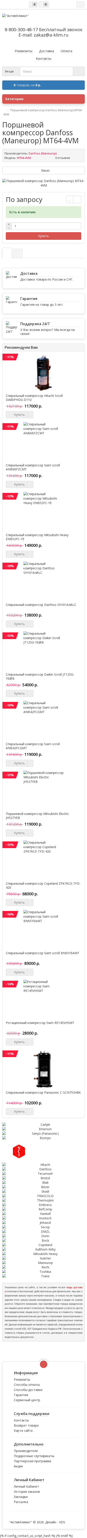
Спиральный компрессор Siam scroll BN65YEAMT (42, 953)
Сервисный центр (27, 1400)
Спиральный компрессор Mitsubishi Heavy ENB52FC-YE (37, 537)
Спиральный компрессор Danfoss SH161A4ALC (41, 605)
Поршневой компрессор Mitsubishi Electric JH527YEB (37, 816)
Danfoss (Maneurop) (43, 153)
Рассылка (21, 1502)
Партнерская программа (32, 1461)
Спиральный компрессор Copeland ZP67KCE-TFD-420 (43, 886)
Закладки (21, 1497)
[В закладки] (69, 199)
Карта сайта (23, 1430)
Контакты (21, 1420)
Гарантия (21, 1395)
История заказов (27, 1491)
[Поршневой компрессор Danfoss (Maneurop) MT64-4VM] (43, 183)
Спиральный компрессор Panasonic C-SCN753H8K (43, 1093)
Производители (26, 1451)
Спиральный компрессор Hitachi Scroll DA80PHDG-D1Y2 (34, 398)
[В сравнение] (77, 199)
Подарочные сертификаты (34, 1456)
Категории (14, 99)
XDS (62, 1522)
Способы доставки (28, 1390)
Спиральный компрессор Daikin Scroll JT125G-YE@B (40, 677)
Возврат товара (26, 1425)
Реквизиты (22, 1379)
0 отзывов (62, 158)
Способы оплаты (27, 1384)
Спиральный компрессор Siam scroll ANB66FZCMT (33, 467)
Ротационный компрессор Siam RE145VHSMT (40, 1023)
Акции (18, 1466)
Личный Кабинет (26, 1486)
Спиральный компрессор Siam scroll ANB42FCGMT (33, 746)
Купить (43, 236)
